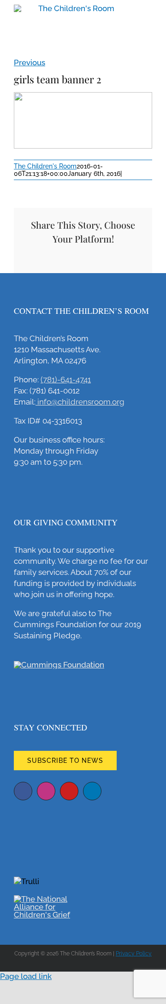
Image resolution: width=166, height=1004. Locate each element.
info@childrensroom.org (80, 401)
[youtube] (69, 791)
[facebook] (23, 791)
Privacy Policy (134, 953)
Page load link (26, 976)
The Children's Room (45, 166)
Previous (29, 62)
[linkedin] (92, 791)
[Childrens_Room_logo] (83, 8)
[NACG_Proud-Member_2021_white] (48, 899)
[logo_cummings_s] (59, 664)
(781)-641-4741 (66, 379)
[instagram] (46, 791)
